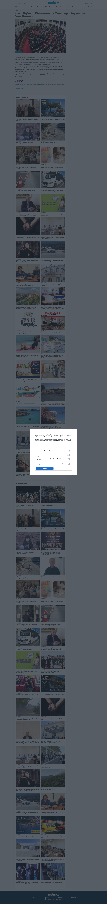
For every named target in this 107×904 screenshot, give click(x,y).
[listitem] (53, 448)
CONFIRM (44, 468)
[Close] (75, 431)
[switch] (68, 450)
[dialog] (53, 452)
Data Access (53, 472)
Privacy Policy (60, 472)
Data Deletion (46, 472)
